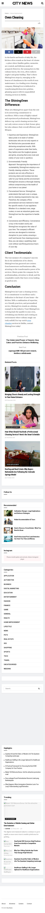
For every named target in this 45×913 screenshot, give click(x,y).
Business (7, 584)
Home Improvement (16, 13)
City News (9, 908)
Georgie (7, 828)
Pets (6, 635)
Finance (7, 605)
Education (8, 593)
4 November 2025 (10, 437)
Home (7, 13)
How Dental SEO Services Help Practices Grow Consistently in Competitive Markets (27, 843)
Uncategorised (10, 664)
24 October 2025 (10, 477)
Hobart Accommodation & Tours (24, 519)
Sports (7, 652)
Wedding (7, 669)
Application (9, 576)
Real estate (9, 639)
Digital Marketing (11, 588)
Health (7, 618)
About (4, 903)
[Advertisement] (22, 719)
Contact (29, 903)
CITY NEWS (22, 3)
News (6, 631)
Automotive (9, 580)
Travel (7, 660)
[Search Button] (39, 688)
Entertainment (10, 597)
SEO (5, 643)
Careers (21, 903)
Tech (6, 656)
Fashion (7, 601)
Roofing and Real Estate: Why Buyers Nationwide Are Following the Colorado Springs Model (20, 472)
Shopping (8, 648)
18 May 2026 (15, 828)
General (7, 614)
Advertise (12, 903)
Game (6, 610)
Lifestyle (8, 626)
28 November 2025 (11, 400)
